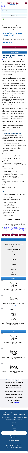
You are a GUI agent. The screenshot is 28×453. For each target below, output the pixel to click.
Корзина (5, 10)
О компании (14, 427)
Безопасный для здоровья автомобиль (13, 244)
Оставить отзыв (14, 15)
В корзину (14, 47)
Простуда (13, 264)
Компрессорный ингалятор (8, 59)
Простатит (13, 261)
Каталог (14, 422)
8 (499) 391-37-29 (11, 444)
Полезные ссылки (14, 435)
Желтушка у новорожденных (13, 249)
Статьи (14, 423)
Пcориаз (14, 259)
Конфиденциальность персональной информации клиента (14, 414)
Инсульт (14, 251)
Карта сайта (14, 437)
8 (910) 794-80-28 (10, 447)
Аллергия (13, 241)
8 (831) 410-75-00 (10, 445)
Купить (6, 235)
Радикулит (13, 269)
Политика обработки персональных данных (14, 412)
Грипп (13, 246)
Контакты (16, 402)
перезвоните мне (14, 433)
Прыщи (13, 266)
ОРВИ (13, 254)
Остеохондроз (13, 256)
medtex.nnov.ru (9, 417)
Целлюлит (13, 274)
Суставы (14, 272)
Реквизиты (14, 430)
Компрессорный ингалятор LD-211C (22, 224)
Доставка (14, 425)
